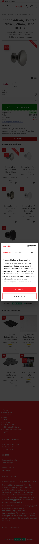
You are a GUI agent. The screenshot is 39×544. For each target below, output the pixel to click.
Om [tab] (32, 252)
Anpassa (18, 296)
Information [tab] (19, 252)
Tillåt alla (19, 289)
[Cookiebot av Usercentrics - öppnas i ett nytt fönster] (28, 246)
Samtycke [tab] (7, 252)
